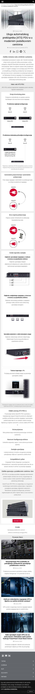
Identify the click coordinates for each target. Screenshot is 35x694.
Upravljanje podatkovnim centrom (16, 530)
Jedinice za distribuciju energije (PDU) (17, 532)
